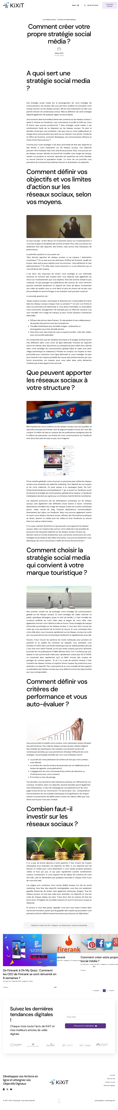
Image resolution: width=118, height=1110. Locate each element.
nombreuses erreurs (51, 111)
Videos (31, 981)
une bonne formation (35, 910)
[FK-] (59, 446)
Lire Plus (5, 987)
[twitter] (7, 1089)
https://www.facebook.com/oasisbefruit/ (44, 490)
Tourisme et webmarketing (66, 20)
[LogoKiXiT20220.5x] (13, 3)
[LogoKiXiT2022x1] (59, 1080)
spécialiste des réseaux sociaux (42, 669)
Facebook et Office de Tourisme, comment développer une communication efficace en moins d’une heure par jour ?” (59, 137)
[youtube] (11, 1089)
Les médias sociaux (49, 20)
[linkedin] (4, 1089)
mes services (55, 363)
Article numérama (82, 496)
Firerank (49, 429)
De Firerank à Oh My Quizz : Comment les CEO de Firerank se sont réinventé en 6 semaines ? (29, 974)
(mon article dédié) (59, 885)
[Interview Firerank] (69, 943)
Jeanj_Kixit (8, 981)
